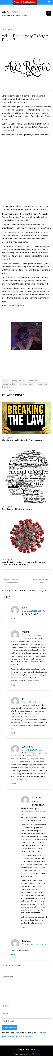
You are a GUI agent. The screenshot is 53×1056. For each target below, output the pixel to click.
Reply (13, 618)
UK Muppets (11, 12)
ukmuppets (7, 29)
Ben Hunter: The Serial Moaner (17, 509)
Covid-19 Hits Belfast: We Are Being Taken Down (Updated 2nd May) (23, 563)
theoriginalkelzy (26, 384)
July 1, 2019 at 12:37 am (33, 635)
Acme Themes (33, 1054)
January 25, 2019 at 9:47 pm (35, 611)
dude (24, 607)
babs (5, 381)
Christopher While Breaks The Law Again (23, 440)
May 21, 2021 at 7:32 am (33, 750)
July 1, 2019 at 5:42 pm (33, 702)
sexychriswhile (9, 384)
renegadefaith (18, 381)
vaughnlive (42, 384)
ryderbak (33, 381)
